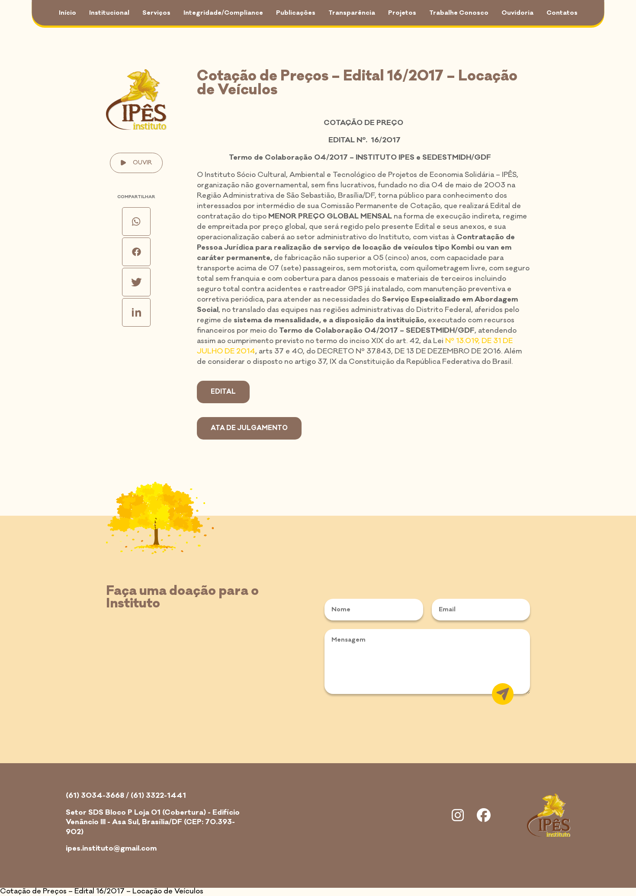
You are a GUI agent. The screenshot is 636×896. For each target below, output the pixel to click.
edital (223, 392)
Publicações (295, 13)
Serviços (156, 13)
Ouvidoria (517, 13)
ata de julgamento (249, 428)
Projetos (402, 13)
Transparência (351, 13)
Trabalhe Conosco (458, 13)
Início (67, 13)
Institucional (109, 13)
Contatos (562, 13)
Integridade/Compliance (223, 13)
